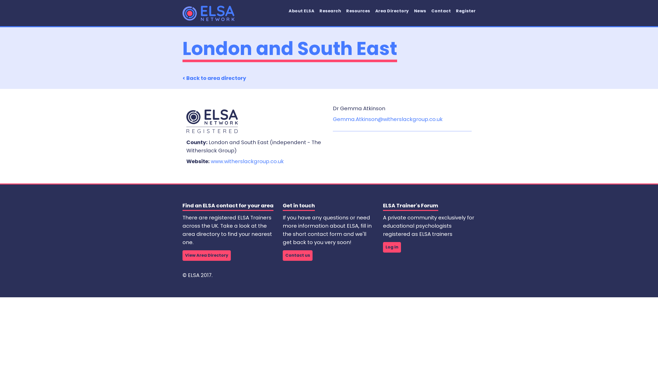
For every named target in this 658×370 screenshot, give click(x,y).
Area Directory (392, 11)
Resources (358, 11)
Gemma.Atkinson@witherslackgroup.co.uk (388, 119)
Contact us (297, 255)
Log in (392, 247)
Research (330, 11)
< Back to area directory (214, 78)
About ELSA (301, 11)
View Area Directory (206, 255)
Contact (441, 11)
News (420, 11)
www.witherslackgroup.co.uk (247, 161)
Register (466, 11)
